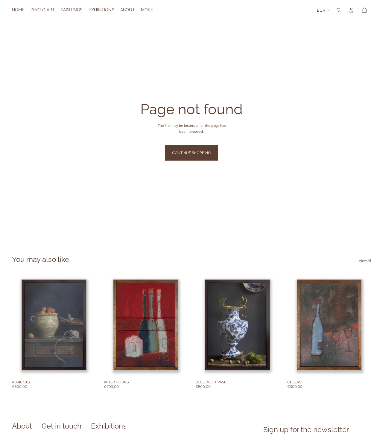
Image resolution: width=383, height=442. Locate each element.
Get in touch (61, 426)
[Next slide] (87, 324)
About (22, 426)
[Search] (338, 10)
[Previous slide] (21, 324)
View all (365, 260)
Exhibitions (109, 426)
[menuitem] (147, 10)
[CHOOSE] (86, 367)
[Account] (351, 10)
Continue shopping (191, 152)
